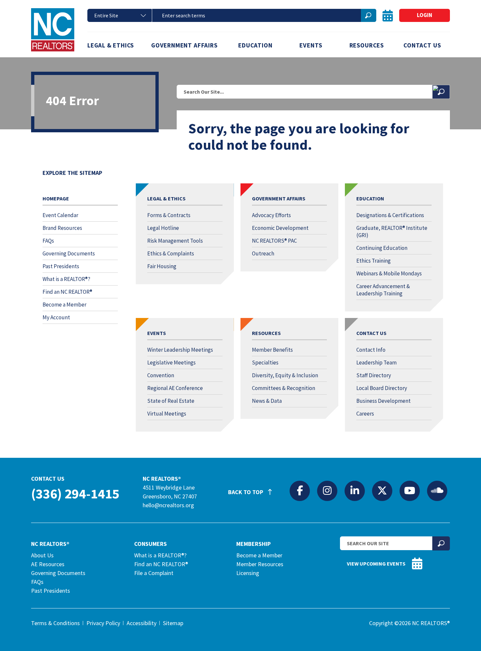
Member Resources (259, 564)
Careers (365, 413)
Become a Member (64, 304)
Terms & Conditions (55, 623)
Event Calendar (60, 215)
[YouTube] (410, 490)
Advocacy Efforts (271, 215)
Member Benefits (272, 349)
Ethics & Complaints (170, 253)
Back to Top (246, 492)
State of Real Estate (170, 400)
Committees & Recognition (283, 388)
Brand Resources (62, 228)
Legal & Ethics (110, 45)
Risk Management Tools (175, 240)
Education (255, 45)
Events (310, 45)
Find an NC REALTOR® (67, 291)
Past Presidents (61, 266)
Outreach (263, 253)
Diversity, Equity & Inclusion (285, 375)
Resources (366, 45)
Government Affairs (184, 45)
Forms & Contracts (168, 215)
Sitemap (173, 623)
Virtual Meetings (166, 413)
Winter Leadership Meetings (180, 349)
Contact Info (370, 349)
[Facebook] (300, 490)
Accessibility (141, 623)
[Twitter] (382, 490)
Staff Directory (373, 375)
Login (424, 15)
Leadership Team (376, 362)
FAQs (48, 240)
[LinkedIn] (355, 490)
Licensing (247, 573)
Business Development (383, 400)
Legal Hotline (163, 228)
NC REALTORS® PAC (274, 240)
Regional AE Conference (175, 388)
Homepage (56, 198)
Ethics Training (373, 260)
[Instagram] (327, 490)
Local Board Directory (381, 388)
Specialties (265, 362)
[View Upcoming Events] (388, 15)
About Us (42, 555)
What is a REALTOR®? (66, 279)
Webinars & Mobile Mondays (389, 273)
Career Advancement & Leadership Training (383, 290)
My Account (56, 317)
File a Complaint (153, 573)
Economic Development (280, 228)
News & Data (267, 400)
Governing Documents (69, 253)
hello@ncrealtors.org (168, 505)
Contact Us (422, 45)
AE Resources (47, 564)
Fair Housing (161, 266)
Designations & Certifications (390, 215)
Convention (160, 375)
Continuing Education (381, 247)
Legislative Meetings (171, 362)
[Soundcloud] (437, 490)
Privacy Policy (103, 623)
